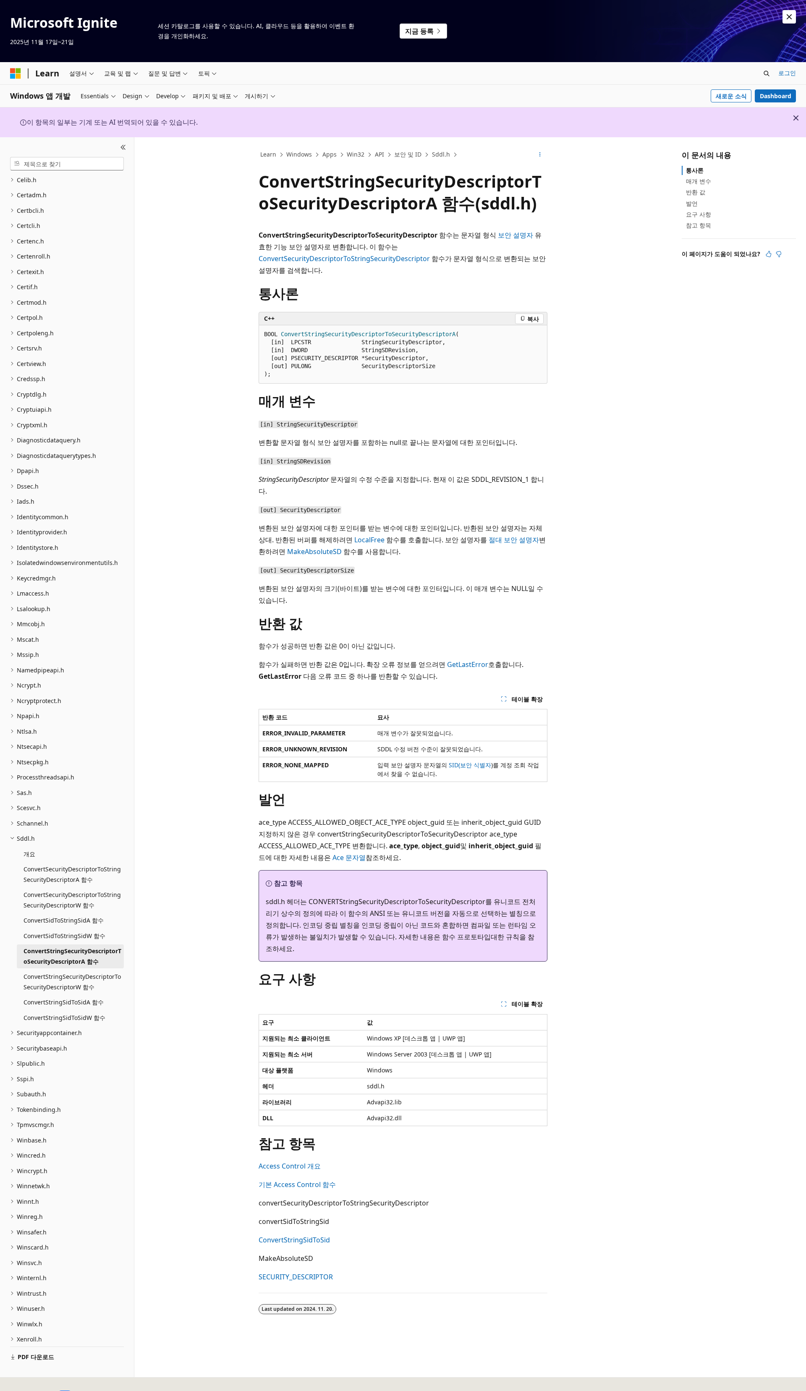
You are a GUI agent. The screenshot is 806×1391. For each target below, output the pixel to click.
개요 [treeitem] (29, 854)
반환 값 (695, 192)
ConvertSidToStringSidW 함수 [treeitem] (64, 936)
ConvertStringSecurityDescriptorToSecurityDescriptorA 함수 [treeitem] (72, 956)
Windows (299, 154)
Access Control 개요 (290, 1166)
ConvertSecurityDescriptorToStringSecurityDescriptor (344, 258)
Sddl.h (441, 154)
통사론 (695, 170)
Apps (329, 154)
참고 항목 (698, 225)
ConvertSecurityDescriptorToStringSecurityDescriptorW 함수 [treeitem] (72, 900)
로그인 (787, 73)
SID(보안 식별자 (470, 765)
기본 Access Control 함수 (297, 1184)
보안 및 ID (407, 154)
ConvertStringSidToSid (294, 1240)
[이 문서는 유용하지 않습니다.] (779, 254)
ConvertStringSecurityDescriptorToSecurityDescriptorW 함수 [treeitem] (72, 982)
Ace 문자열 (349, 857)
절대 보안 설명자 (514, 539)
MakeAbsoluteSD (314, 551)
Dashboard (775, 96)
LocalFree (369, 539)
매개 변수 (698, 181)
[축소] (123, 147)
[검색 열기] (766, 73)
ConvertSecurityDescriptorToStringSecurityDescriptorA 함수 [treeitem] (72, 874)
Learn (268, 154)
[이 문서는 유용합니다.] (769, 254)
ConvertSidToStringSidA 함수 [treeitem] (64, 920)
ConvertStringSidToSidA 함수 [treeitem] (64, 1002)
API (379, 154)
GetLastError (467, 664)
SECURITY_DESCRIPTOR (296, 1276)
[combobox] (67, 163)
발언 (692, 203)
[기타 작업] (540, 155)
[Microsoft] (15, 73)
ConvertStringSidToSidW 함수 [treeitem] (64, 1018)
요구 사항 (698, 214)
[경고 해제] (789, 17)
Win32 (355, 154)
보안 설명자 (515, 235)
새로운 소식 (731, 96)
